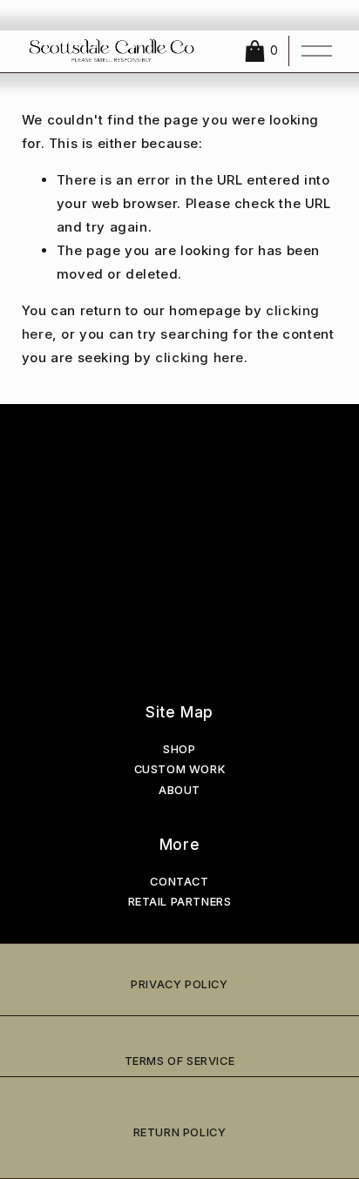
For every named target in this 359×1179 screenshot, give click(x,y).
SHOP (179, 749)
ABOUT (179, 790)
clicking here (199, 357)
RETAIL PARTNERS (180, 901)
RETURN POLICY (180, 1132)
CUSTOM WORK (180, 769)
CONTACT (179, 881)
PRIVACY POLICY (179, 984)
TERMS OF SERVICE (180, 1061)
